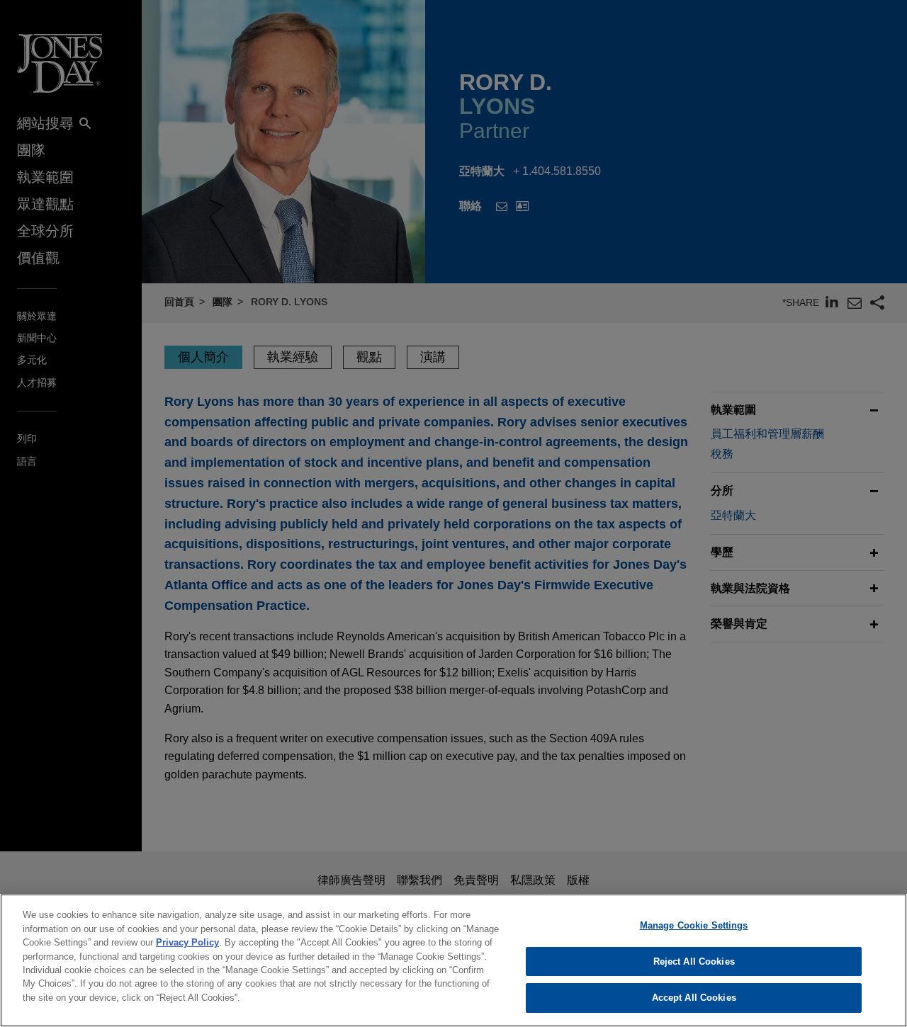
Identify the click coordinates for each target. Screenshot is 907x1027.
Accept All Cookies (694, 997)
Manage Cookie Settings (694, 925)
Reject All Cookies (694, 961)
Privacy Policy (187, 942)
